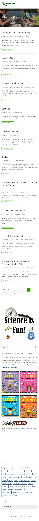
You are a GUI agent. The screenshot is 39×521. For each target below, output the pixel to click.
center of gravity (11, 474)
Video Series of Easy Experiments (17, 428)
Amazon (14, 367)
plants (30, 483)
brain (22, 471)
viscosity (5, 495)
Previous (7, 290)
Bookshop (5, 367)
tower (31, 492)
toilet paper (25, 492)
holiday (5, 480)
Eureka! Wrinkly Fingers (13, 83)
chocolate (28, 474)
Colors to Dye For (10, 131)
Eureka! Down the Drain (13, 236)
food (24, 477)
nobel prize (17, 483)
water (11, 495)
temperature (16, 492)
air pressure (6, 468)
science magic (31, 486)
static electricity (19, 489)
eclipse (4, 477)
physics (24, 483)
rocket (11, 486)
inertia (10, 480)
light (16, 480)
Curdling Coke (8, 58)
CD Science (7, 109)
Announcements (21, 61)
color (35, 474)
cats (4, 474)
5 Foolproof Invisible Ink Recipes (17, 32)
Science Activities (22, 36)
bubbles (28, 471)
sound (4, 489)
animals (26, 468)
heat (35, 477)
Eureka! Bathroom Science (24, 87)
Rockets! (6, 157)
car (33, 471)
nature (9, 483)
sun (27, 489)
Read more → (7, 49)
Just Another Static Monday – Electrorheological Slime (15, 262)
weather (17, 495)
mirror (33, 480)
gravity (30, 477)
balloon (5, 471)
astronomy (33, 468)
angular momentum (16, 468)
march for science (24, 480)
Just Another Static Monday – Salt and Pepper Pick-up (19, 183)
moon (4, 483)
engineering (17, 477)
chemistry (21, 474)
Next (16, 293)
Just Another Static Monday (25, 189)
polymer (5, 486)
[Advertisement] (16, 447)
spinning (10, 489)
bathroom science (13, 471)
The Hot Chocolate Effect (13, 210)
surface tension (7, 492)
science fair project (20, 486)
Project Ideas (17, 112)
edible (10, 477)
